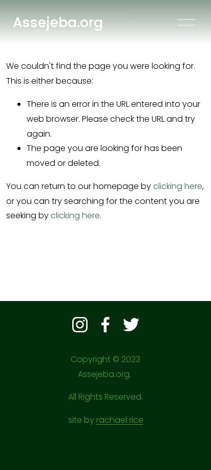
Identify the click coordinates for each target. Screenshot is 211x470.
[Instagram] (80, 324)
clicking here (177, 186)
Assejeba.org (58, 22)
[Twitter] (131, 324)
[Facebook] (105, 324)
